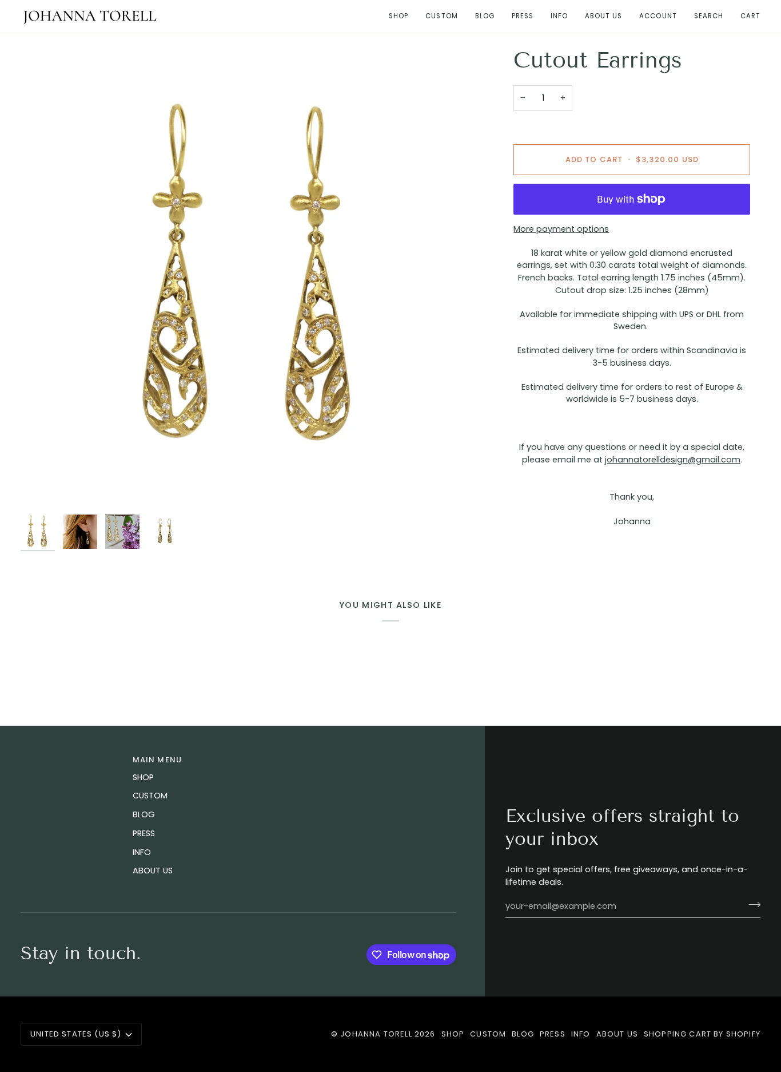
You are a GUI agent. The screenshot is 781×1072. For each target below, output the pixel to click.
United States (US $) (75, 1034)
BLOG (144, 814)
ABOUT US (153, 870)
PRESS (144, 833)
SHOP (143, 777)
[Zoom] (252, 277)
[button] (398, 16)
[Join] (751, 905)
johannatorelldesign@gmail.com (672, 459)
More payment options (561, 229)
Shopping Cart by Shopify (702, 1034)
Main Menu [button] (157, 759)
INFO (142, 852)
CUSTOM (150, 795)
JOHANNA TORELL (376, 1034)
